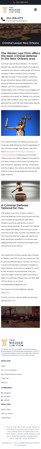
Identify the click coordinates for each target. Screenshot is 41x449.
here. (7, 293)
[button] (35, 9)
